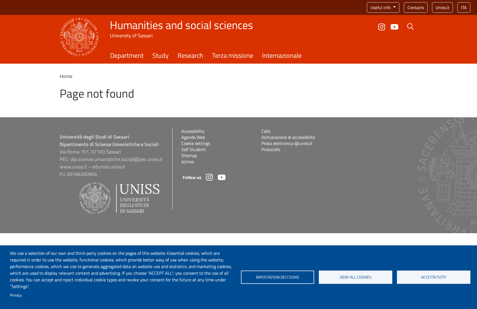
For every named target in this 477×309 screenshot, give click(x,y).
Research (190, 55)
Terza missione (232, 55)
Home (66, 76)
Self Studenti (193, 149)
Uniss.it (442, 7)
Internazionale (282, 55)
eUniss (187, 162)
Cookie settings (195, 143)
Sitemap (189, 155)
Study (160, 55)
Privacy (16, 295)
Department (127, 55)
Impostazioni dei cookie (277, 277)
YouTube (394, 27)
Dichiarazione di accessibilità (288, 137)
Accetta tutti (433, 277)
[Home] (79, 21)
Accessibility (193, 131)
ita (464, 7)
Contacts (415, 7)
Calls (265, 131)
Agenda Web (193, 137)
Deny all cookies (356, 277)
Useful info (381, 7)
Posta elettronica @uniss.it (286, 143)
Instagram (381, 27)
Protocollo (270, 149)
